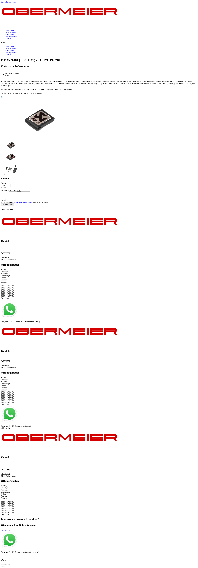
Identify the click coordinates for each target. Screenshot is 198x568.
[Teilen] (4, 564)
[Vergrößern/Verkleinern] (9, 564)
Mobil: (3, 188)
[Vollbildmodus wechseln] (6, 564)
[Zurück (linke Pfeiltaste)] (2, 566)
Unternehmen (10, 30)
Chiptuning (10, 34)
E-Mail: (4, 185)
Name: (3, 183)
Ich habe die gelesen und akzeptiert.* (27, 202)
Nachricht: (5, 200)
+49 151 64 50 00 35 (8, 246)
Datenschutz (15, 320)
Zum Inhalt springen (8, 2)
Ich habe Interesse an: (9, 190)
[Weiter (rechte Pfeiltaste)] (4, 566)
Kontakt (8, 38)
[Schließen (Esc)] (2, 564)
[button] (99, 42)
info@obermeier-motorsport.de (12, 248)
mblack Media (46, 322)
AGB (23, 320)
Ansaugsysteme (11, 36)
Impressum (5, 320)
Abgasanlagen (11, 32)
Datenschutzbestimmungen (22, 202)
